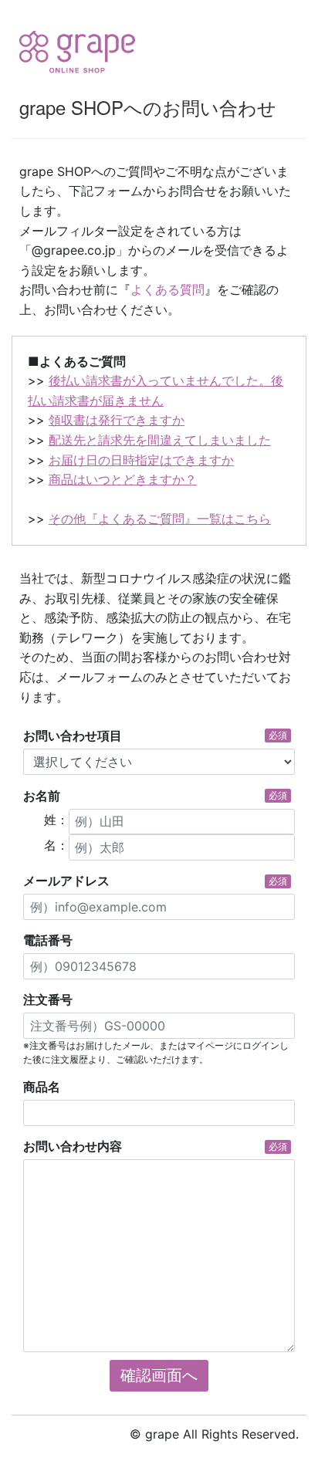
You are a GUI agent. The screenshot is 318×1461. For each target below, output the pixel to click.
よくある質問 (167, 289)
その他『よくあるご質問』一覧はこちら (160, 518)
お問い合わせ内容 (155, 1146)
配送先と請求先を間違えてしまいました (160, 440)
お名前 (155, 795)
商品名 (41, 1086)
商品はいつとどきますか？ (123, 479)
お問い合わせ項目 (155, 735)
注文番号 (48, 999)
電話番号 (48, 940)
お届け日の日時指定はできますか (141, 460)
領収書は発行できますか (116, 420)
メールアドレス (155, 880)
